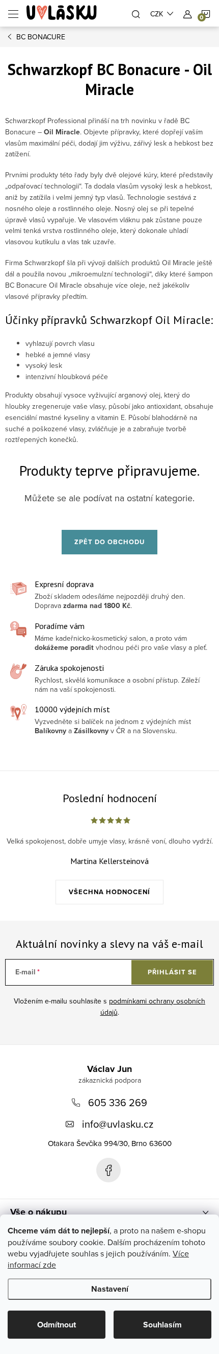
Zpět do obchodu (109, 542)
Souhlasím (162, 1324)
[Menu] (13, 13)
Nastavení (109, 1289)
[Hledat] (136, 13)
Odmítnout (56, 1324)
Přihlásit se (172, 972)
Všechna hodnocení (109, 892)
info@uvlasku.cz (117, 1123)
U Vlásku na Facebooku (108, 1170)
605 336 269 (117, 1102)
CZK (156, 14)
